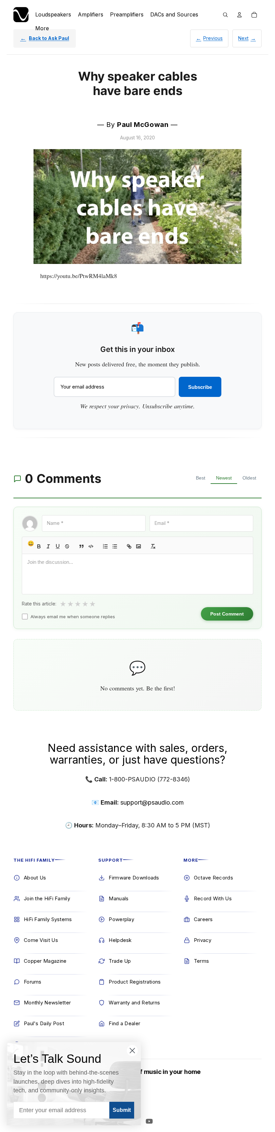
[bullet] (114, 546)
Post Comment (227, 614)
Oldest (249, 478)
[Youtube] (149, 1121)
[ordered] (105, 546)
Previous (213, 38)
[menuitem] (42, 28)
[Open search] (225, 14)
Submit (122, 1110)
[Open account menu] (239, 14)
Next (243, 38)
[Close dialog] (132, 1050)
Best (200, 478)
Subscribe (200, 387)
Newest (224, 478)
